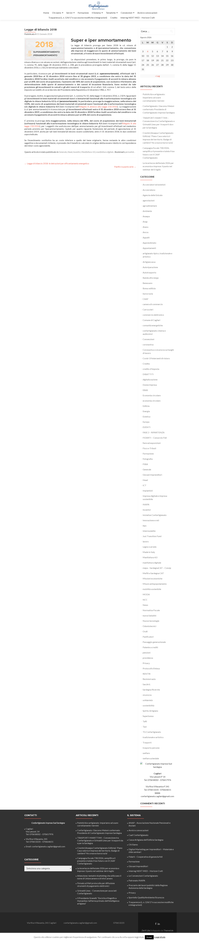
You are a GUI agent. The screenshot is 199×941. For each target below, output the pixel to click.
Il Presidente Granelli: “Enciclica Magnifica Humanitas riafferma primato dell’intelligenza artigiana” (98, 901)
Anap (145, 221)
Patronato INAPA (137, 880)
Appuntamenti (149, 248)
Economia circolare (152, 395)
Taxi (145, 726)
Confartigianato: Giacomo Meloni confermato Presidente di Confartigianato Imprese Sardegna (159, 109)
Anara (145, 227)
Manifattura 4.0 (88, 152)
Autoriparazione (150, 267)
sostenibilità (148, 705)
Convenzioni (126, 12)
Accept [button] (149, 937)
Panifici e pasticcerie (125, 166)
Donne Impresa (150, 384)
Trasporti (147, 742)
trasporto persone (151, 747)
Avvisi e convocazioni (147, 12)
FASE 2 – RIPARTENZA (153, 432)
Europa (146, 422)
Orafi (145, 631)
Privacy (146, 663)
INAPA (146, 504)
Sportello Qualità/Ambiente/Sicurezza (146, 897)
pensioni (146, 652)
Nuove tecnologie (151, 621)
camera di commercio (153, 304)
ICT (144, 485)
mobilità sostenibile (152, 589)
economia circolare (151, 400)
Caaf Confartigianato (138, 835)
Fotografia (148, 459)
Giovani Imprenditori (152, 474)
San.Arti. (146, 684)
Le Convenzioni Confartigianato (143, 875)
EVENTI (147, 427)
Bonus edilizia (149, 288)
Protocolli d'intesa (151, 668)
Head (70, 152)
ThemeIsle (168, 930)
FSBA (145, 464)
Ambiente (147, 211)
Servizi (69, 12)
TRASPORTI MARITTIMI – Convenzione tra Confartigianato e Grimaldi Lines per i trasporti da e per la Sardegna (100, 840)
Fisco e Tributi (149, 448)
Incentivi (77, 152)
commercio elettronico (153, 314)
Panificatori (148, 636)
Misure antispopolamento (155, 583)
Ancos (146, 232)
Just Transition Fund (152, 536)
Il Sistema (96, 12)
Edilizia (146, 406)
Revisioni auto (149, 679)
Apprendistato (149, 242)
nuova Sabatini (149, 615)
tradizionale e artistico (153, 737)
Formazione (83, 12)
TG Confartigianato (152, 732)
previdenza (148, 658)
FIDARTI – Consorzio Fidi (155, 437)
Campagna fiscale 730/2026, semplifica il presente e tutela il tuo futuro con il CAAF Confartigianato (96, 861)
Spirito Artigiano (150, 710)
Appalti (146, 237)
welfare (146, 753)
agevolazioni (148, 200)
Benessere (147, 283)
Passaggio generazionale (154, 642)
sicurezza (147, 695)
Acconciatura (149, 190)
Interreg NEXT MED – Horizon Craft (137, 17)
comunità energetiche (153, 325)
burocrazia (148, 293)
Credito (113, 17)
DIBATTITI (148, 374)
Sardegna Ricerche (151, 689)
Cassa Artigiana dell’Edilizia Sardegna (146, 839)
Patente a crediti (150, 647)
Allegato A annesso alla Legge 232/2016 (98, 106)
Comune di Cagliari (151, 320)
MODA (146, 594)
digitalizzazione (150, 379)
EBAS (145, 390)
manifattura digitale (104, 152)
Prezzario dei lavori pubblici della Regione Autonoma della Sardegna (148, 886)
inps (144, 525)
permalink (129, 152)
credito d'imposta (151, 369)
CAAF (145, 299)
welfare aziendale (151, 758)
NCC (145, 599)
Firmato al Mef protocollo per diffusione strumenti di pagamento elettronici (96, 884)
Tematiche (111, 12)
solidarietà (148, 700)
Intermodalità (149, 531)
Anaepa (146, 216)
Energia (146, 411)
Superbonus (148, 716)
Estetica (146, 416)
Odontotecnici (149, 626)
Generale (63, 152)
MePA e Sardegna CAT (153, 573)
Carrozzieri (148, 309)
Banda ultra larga (151, 277)
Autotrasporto (149, 272)
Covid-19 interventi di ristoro (156, 358)
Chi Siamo (133, 844)
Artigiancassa (149, 262)
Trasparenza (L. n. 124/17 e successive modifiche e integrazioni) (77, 17)
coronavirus (148, 344)
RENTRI (147, 673)
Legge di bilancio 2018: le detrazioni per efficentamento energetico (56, 163)
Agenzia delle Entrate (152, 195)
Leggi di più (159, 937)
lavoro (146, 541)
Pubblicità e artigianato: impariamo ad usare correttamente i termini (154, 97)
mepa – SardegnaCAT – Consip (157, 568)
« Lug (157, 76)
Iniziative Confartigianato (155, 515)
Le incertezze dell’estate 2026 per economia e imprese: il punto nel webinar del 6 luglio (158, 166)
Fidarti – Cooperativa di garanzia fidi (145, 856)
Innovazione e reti (151, 520)
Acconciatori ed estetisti (154, 184)
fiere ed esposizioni (152, 443)
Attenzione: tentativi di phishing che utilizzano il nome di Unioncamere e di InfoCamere (99, 877)
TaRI (145, 721)
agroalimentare (150, 205)
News (145, 605)
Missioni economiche (152, 578)
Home (46, 12)
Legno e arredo (149, 546)
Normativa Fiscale (151, 610)
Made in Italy (149, 552)
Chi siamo (56, 12)
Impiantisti (148, 490)
